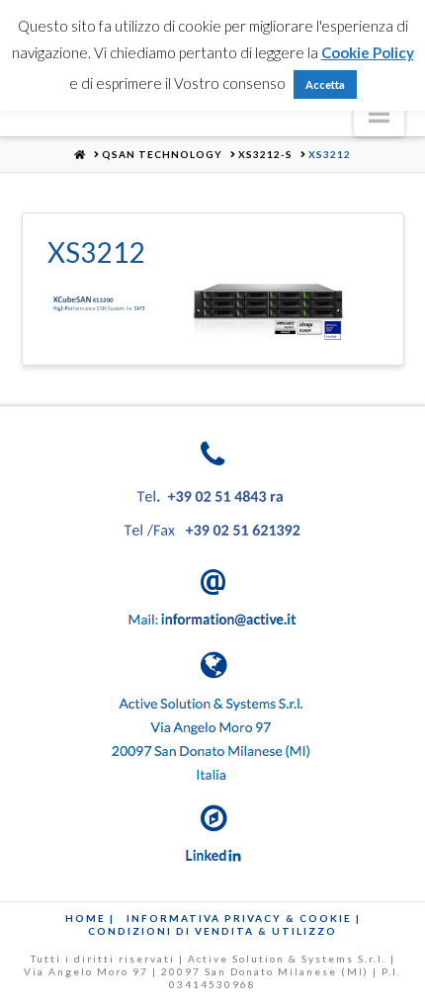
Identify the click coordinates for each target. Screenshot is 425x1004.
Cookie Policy (367, 52)
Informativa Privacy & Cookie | (244, 918)
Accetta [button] (325, 84)
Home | (90, 918)
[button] (379, 113)
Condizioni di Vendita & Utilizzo (212, 931)
